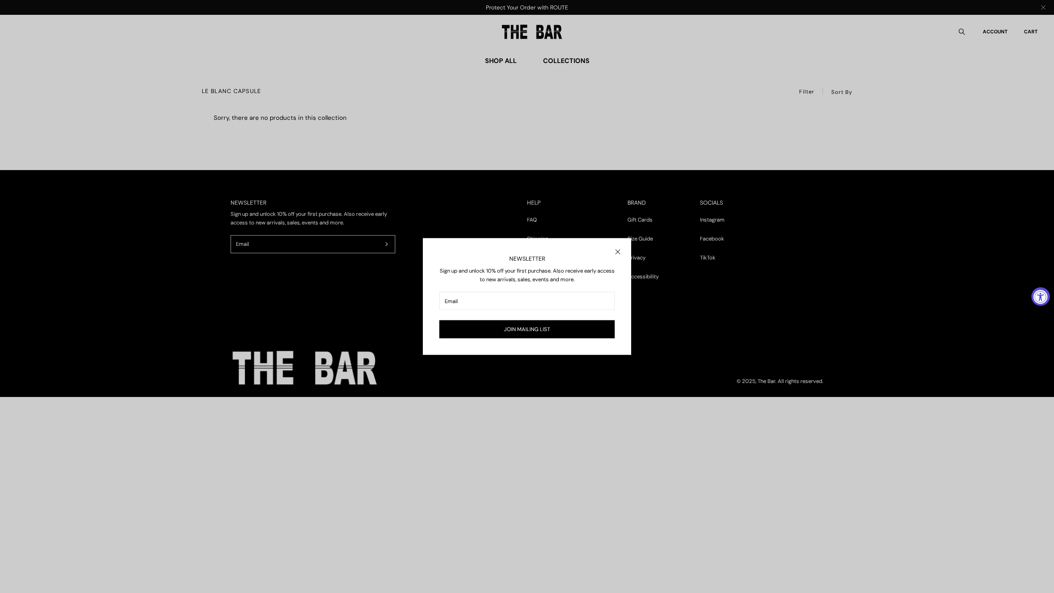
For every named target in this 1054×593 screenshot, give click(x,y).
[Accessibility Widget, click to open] (1040, 296)
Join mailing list (527, 329)
